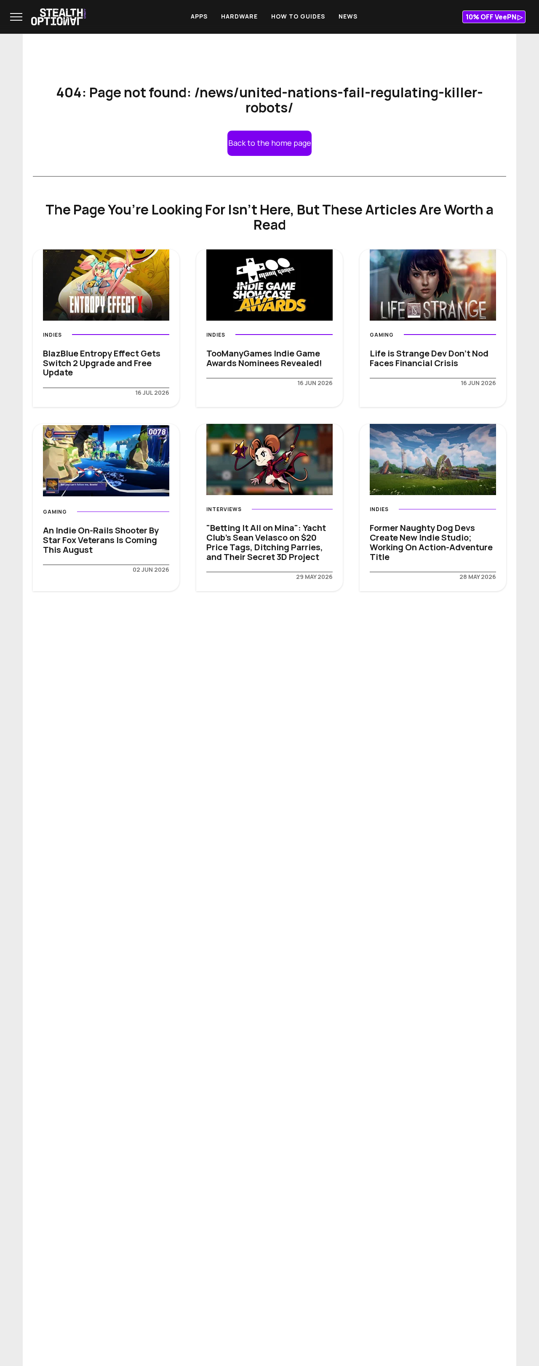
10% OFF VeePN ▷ (494, 16)
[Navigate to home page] (58, 16)
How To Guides (298, 16)
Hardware (239, 16)
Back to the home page (269, 143)
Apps (199, 16)
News (348, 16)
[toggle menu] (16, 16)
